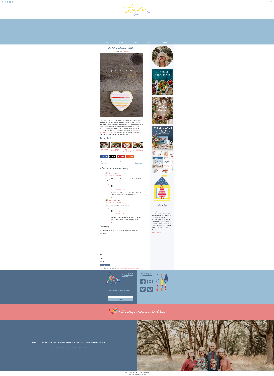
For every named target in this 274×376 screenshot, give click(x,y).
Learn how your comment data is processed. (128, 268)
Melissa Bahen (117, 187)
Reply (107, 184)
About (58, 348)
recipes (110, 159)
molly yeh (111, 173)
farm (135, 42)
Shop (71, 348)
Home (121, 42)
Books (67, 348)
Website (102, 262)
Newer (137, 163)
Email (102, 258)
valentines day (126, 161)
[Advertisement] (137, 31)
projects (166, 42)
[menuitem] (2, 2)
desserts (106, 159)
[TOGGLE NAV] (271, 2)
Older (105, 163)
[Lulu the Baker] (137, 10)
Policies (83, 348)
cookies (105, 161)
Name (102, 255)
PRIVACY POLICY (156, 232)
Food (106, 42)
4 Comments (126, 51)
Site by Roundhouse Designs (142, 372)
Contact (77, 348)
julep (113, 161)
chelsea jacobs (113, 200)
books (150, 42)
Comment (103, 233)
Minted (116, 161)
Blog (62, 348)
